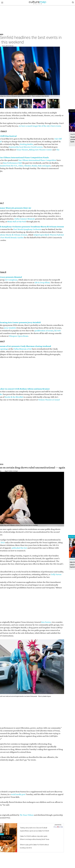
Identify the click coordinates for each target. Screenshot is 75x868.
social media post (18, 794)
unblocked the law (19, 548)
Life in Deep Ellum (42, 282)
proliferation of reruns (44, 330)
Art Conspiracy (11, 280)
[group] (11, 103)
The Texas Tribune (27, 815)
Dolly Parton (56, 574)
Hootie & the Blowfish (14, 397)
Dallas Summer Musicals (24, 219)
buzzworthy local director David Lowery (26, 147)
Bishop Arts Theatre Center (40, 149)
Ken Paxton (46, 622)
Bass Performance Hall (12, 163)
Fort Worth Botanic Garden (12, 237)
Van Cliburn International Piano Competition (37, 160)
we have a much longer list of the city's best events (40, 126)
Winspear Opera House (18, 336)
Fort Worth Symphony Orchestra (27, 229)
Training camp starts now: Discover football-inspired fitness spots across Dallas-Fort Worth (34, 829)
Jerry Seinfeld (10, 328)
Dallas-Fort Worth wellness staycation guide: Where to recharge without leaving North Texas (34, 837)
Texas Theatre (22, 149)
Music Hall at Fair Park (16, 221)
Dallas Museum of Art (23, 349)
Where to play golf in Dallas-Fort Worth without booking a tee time (34, 846)
